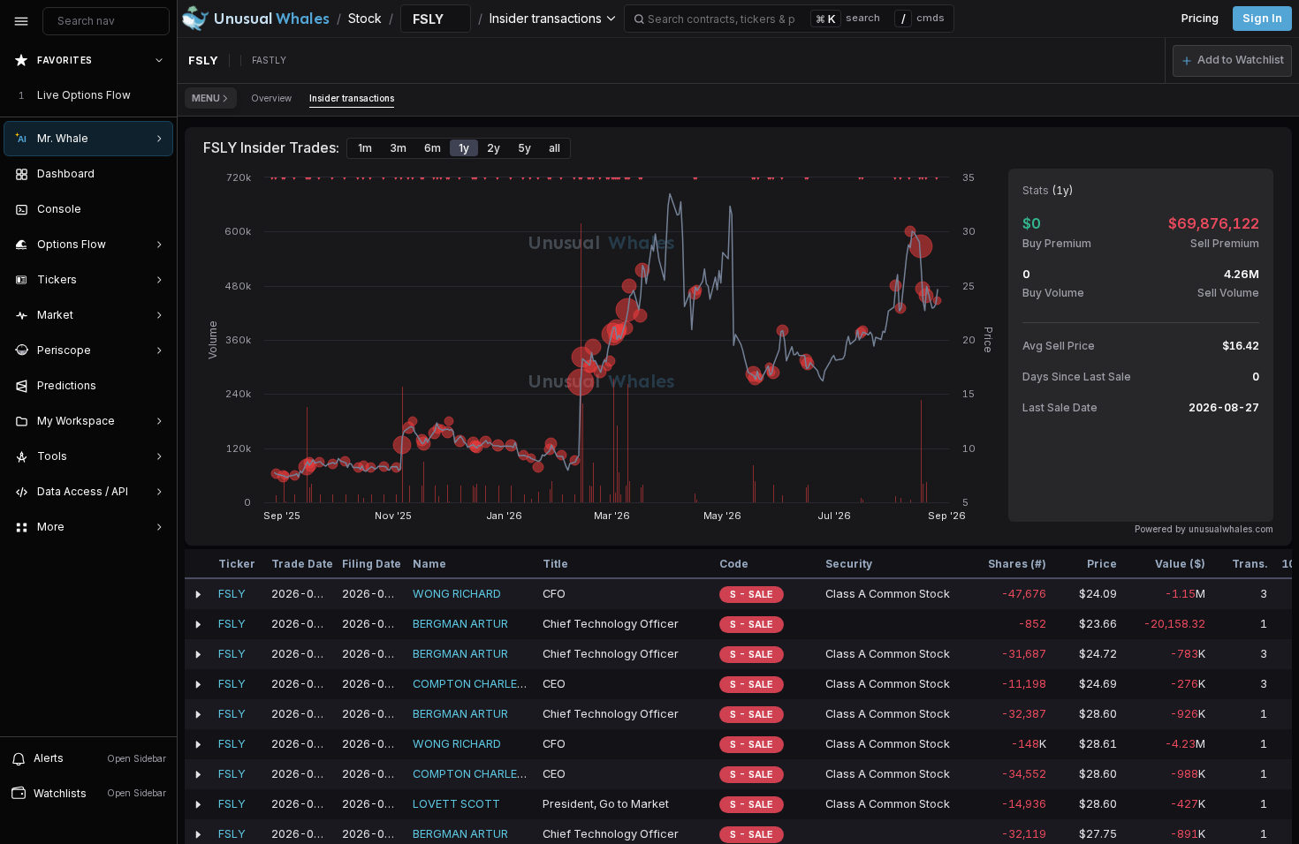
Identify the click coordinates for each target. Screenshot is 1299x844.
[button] (1232, 60)
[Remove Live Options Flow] (161, 95)
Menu (206, 98)
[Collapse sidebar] (21, 21)
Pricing (1200, 18)
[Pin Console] (155, 209)
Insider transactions (351, 98)
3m (398, 147)
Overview (271, 98)
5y (524, 147)
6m (432, 147)
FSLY (232, 593)
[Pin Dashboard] (155, 174)
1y (464, 147)
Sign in (1262, 18)
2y (493, 147)
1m (365, 147)
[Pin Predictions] (155, 385)
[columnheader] (198, 564)
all (554, 147)
